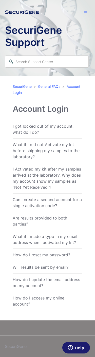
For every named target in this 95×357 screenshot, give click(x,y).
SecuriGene (22, 86)
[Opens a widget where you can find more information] (76, 348)
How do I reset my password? (41, 254)
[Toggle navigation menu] (85, 12)
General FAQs (49, 86)
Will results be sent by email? (40, 267)
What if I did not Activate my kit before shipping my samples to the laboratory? (46, 150)
